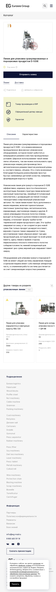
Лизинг (6, 83)
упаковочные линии (14, 290)
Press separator (14, 437)
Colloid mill (11, 469)
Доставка (19, 83)
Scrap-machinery (14, 486)
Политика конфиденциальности (22, 516)
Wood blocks (12, 391)
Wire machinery (13, 475)
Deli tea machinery (15, 454)
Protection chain (14, 479)
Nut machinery (13, 398)
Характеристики (30, 134)
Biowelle (10, 490)
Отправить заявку (28, 75)
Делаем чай (12, 423)
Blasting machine (14, 482)
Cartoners (11, 426)
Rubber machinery (15, 441)
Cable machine (13, 402)
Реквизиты (11, 520)
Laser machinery (14, 458)
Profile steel (12, 395)
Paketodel (11, 387)
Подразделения (14, 377)
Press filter (11, 447)
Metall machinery (14, 465)
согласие (37, 563)
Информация (13, 506)
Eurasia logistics (14, 384)
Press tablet (12, 462)
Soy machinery (13, 451)
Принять (15, 584)
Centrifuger (12, 497)
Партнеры (11, 513)
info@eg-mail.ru (14, 534)
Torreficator (12, 493)
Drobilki (10, 430)
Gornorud (11, 434)
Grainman (11, 405)
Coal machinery (13, 415)
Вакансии (11, 524)
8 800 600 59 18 (13, 539)
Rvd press (11, 419)
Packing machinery (15, 409)
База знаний (12, 527)
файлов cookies (24, 565)
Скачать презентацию (20, 551)
